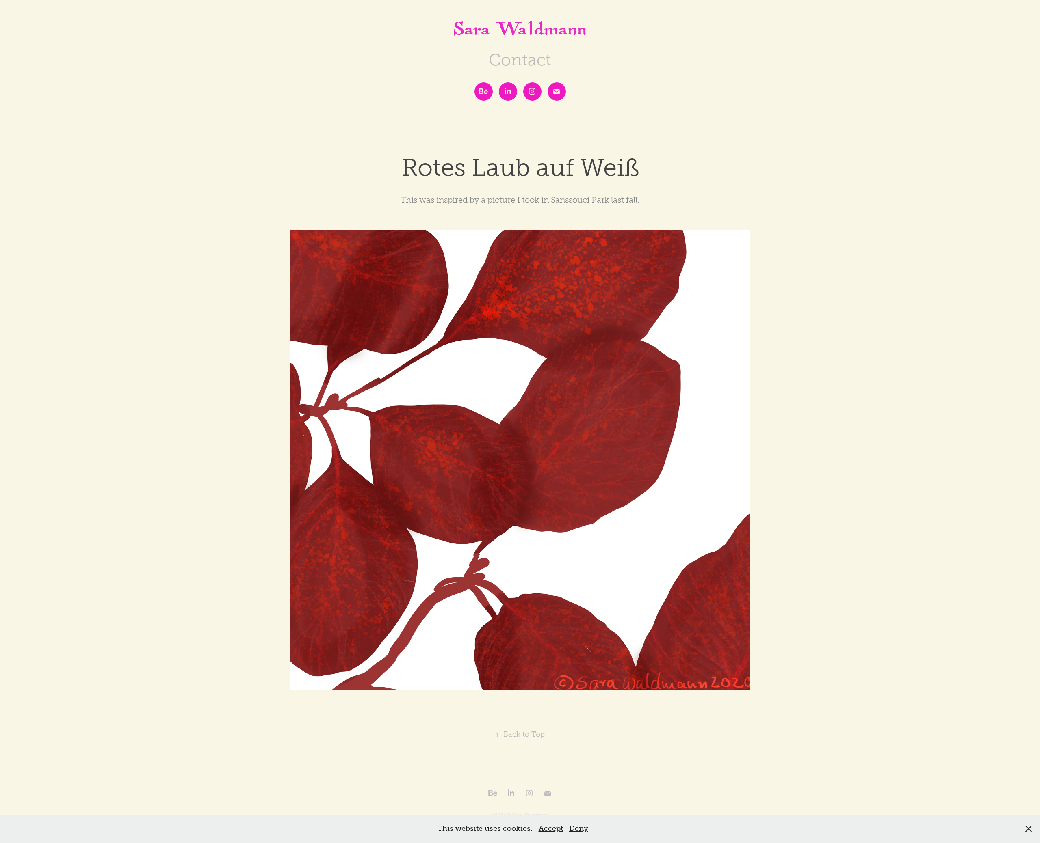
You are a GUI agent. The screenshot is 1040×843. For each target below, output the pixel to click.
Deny (578, 828)
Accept (551, 828)
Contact (520, 60)
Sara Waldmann (520, 31)
